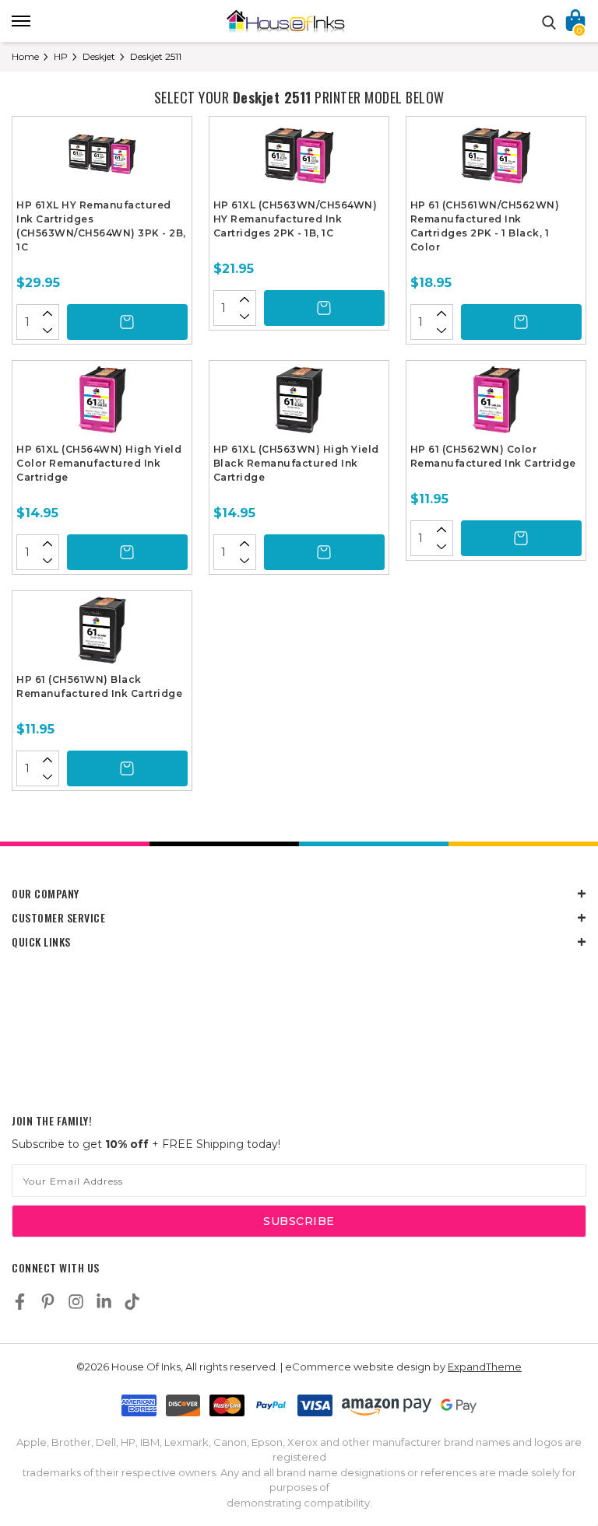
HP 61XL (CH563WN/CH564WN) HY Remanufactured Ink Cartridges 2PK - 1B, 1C (295, 219)
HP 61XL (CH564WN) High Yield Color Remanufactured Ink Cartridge (98, 463)
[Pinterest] (48, 1301)
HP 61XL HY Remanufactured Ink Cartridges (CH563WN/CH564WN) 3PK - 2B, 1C (101, 226)
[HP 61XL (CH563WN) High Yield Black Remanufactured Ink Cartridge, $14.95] (299, 404)
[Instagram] (76, 1301)
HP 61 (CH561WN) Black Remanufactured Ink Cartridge (99, 686)
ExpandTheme (485, 1366)
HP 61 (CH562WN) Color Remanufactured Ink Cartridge (493, 456)
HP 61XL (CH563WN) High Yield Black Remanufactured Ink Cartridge (296, 463)
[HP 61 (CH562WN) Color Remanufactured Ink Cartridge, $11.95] (496, 404)
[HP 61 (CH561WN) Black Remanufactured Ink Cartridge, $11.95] (102, 634)
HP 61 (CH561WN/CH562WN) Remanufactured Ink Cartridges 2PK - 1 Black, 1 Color (485, 226)
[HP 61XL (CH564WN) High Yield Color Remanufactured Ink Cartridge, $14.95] (102, 404)
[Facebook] (20, 1301)
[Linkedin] (104, 1301)
